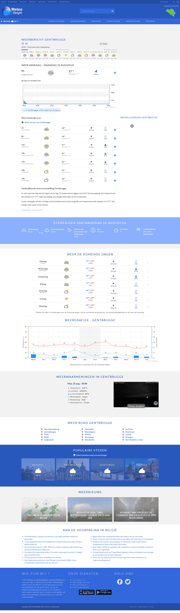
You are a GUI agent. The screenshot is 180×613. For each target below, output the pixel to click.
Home (3, 2)
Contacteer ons (78, 580)
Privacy (151, 607)
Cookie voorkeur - (143, 607)
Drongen (129, 437)
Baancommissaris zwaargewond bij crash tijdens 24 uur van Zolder (118, 536)
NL (178, 2)
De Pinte (129, 429)
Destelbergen (50, 432)
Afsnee (88, 434)
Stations (32, 2)
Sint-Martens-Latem (134, 440)
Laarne (128, 434)
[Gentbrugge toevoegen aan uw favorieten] (22, 43)
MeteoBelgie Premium (81, 582)
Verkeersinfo (64, 2)
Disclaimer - (134, 607)
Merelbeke (89, 437)
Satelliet (23, 2)
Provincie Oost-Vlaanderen (38, 47)
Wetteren (129, 432)
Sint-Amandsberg (51, 429)
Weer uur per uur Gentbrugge (37, 122)
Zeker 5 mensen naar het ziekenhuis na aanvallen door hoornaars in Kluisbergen (123, 539)
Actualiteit (52, 2)
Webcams (41, 2)
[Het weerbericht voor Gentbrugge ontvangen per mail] (26, 43)
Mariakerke (90, 440)
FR (173, 2)
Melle (46, 437)
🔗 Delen (103, 44)
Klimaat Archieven (79, 585)
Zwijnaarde (49, 440)
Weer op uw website (80, 587)
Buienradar (12, 2)
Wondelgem (90, 432)
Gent (46, 434)
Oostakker (89, 429)
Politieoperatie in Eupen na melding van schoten (42, 557)
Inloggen (164, 2)
